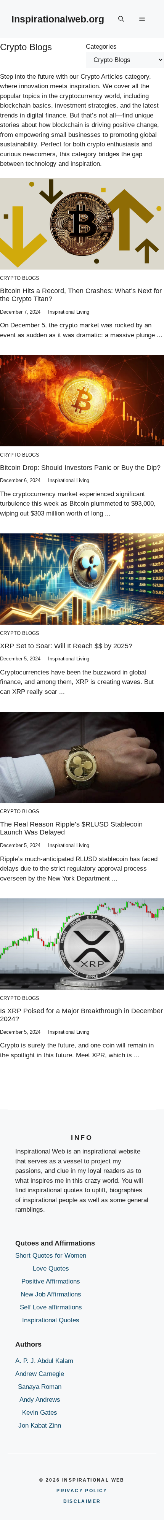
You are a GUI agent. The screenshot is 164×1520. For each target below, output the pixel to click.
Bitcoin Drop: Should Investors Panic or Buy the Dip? (80, 467)
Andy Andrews (39, 1399)
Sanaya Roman (39, 1386)
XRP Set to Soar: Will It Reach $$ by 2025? (66, 646)
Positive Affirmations (50, 1281)
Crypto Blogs (19, 278)
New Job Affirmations (51, 1294)
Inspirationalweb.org (57, 19)
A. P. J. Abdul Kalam (44, 1361)
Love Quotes (51, 1268)
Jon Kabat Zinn (39, 1425)
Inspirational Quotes (50, 1320)
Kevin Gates (39, 1412)
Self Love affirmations (51, 1307)
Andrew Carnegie (39, 1373)
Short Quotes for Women (50, 1255)
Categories (101, 46)
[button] (121, 19)
